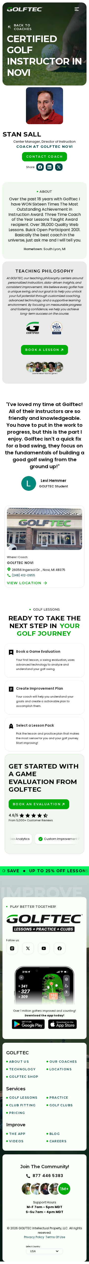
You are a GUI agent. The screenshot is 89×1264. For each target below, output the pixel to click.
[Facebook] (60, 948)
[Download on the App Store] (62, 1024)
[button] (77, 9)
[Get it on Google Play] (28, 1024)
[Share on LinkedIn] (49, 167)
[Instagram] (12, 948)
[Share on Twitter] (59, 167)
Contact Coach (44, 156)
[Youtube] (44, 948)
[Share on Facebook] (40, 167)
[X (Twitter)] (28, 948)
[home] (25, 9)
